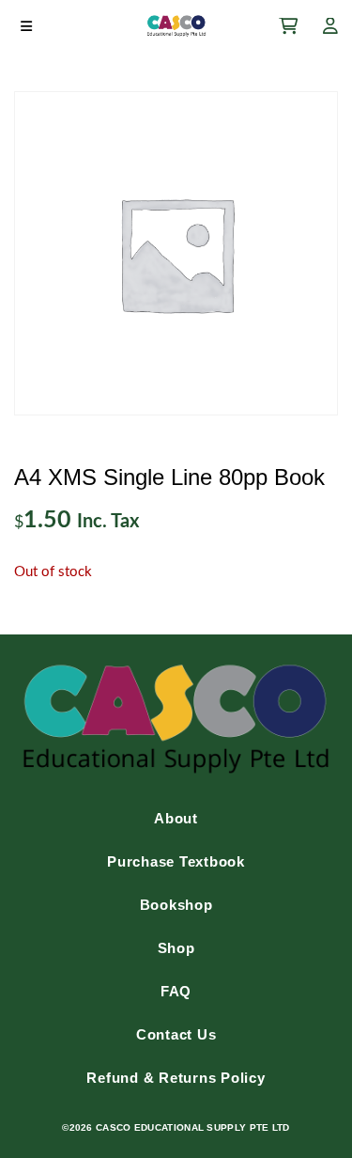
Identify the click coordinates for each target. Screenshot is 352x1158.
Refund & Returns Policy (175, 1078)
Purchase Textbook (176, 861)
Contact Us (176, 1034)
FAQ (176, 991)
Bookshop (176, 905)
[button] (25, 25)
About (176, 818)
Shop (176, 948)
